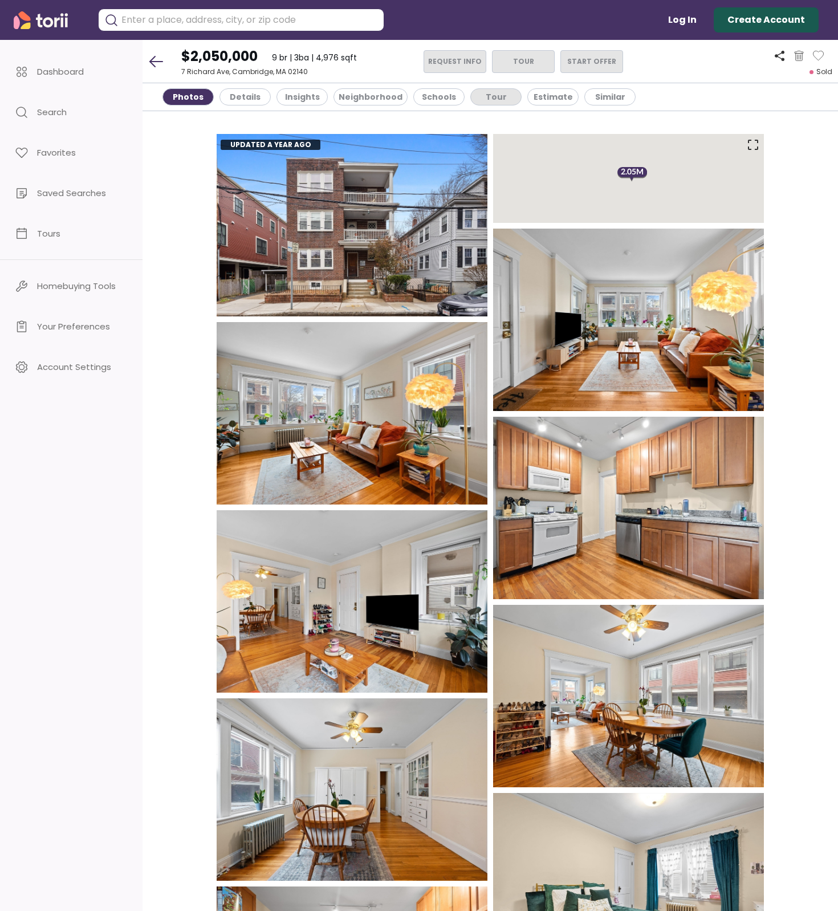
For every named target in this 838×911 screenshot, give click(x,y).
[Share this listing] (779, 55)
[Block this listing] (799, 56)
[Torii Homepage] (49, 20)
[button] (71, 71)
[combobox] (249, 20)
